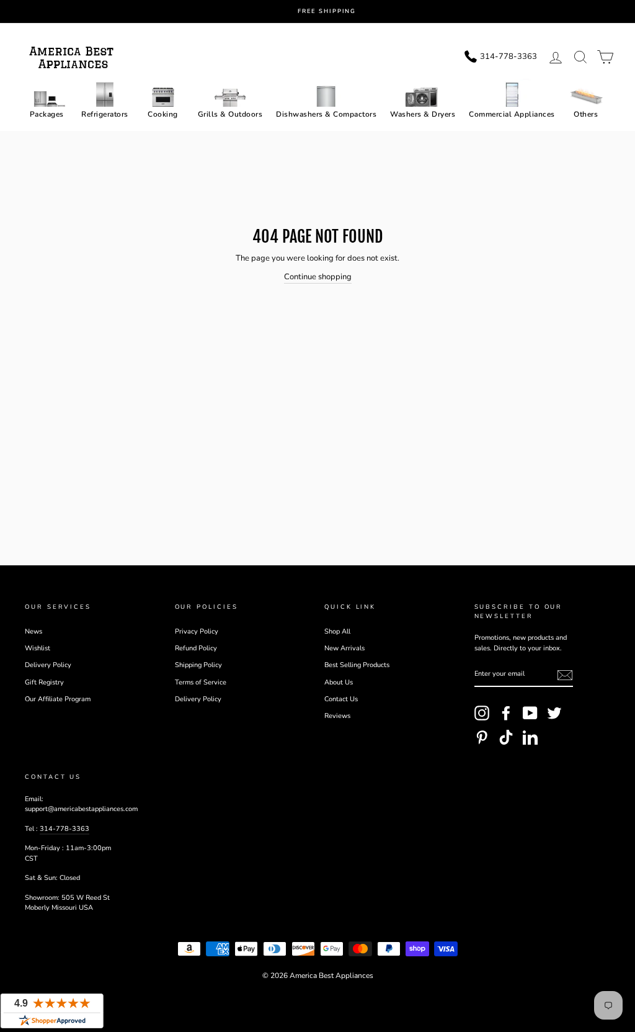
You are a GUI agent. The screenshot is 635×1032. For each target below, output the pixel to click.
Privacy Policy (196, 631)
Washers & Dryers (422, 114)
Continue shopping (318, 276)
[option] (326, 11)
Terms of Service (200, 682)
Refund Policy (196, 648)
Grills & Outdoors (230, 114)
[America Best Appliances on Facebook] (506, 713)
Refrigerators (104, 114)
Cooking (163, 114)
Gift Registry (44, 682)
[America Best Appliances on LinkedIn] (530, 737)
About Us (338, 682)
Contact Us (341, 699)
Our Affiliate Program (58, 699)
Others (586, 114)
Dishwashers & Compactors (326, 114)
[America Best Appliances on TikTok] (506, 737)
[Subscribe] (565, 675)
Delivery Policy (48, 665)
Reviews (337, 715)
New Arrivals (344, 648)
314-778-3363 (64, 828)
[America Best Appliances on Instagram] (481, 713)
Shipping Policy (198, 665)
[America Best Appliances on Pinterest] (481, 737)
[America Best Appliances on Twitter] (554, 713)
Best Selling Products (356, 665)
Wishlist (37, 648)
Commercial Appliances (512, 114)
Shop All (337, 631)
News (33, 631)
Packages (47, 114)
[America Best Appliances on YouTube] (530, 713)
